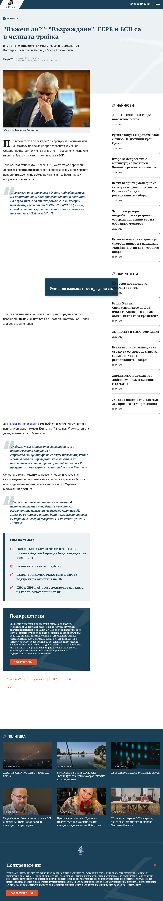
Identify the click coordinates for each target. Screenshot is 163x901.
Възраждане (37, 679)
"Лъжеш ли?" (14, 679)
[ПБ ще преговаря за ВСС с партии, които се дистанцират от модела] (135, 801)
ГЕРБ (55, 679)
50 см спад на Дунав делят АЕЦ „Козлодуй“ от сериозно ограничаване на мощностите (81, 776)
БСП (70, 679)
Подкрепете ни (23, 662)
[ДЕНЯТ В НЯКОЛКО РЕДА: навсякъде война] (27, 755)
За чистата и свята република (39, 566)
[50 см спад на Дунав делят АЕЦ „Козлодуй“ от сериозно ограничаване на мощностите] (81, 755)
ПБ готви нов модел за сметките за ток (135, 772)
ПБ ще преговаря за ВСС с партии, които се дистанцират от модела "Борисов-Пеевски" (132, 822)
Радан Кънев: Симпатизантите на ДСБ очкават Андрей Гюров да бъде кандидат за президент (51, 553)
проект (10, 687)
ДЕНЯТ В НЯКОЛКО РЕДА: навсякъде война (26, 774)
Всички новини (140, 4)
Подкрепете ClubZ (22, 893)
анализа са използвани (21, 423)
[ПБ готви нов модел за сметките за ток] (135, 755)
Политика (12, 18)
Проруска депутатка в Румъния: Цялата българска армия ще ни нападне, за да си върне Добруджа (79, 822)
